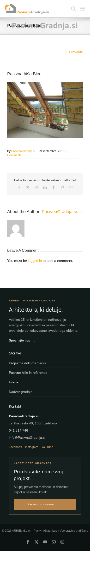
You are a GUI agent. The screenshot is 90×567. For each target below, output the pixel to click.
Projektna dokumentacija (27, 363)
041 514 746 (18, 430)
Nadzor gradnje (20, 392)
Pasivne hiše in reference (28, 372)
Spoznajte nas (22, 340)
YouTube (47, 447)
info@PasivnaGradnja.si (27, 437)
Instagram (31, 447)
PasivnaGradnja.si (23, 151)
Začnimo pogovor (45, 504)
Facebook (15, 447)
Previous (76, 52)
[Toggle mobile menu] (83, 8)
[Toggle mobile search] (73, 8)
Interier (14, 382)
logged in (35, 261)
